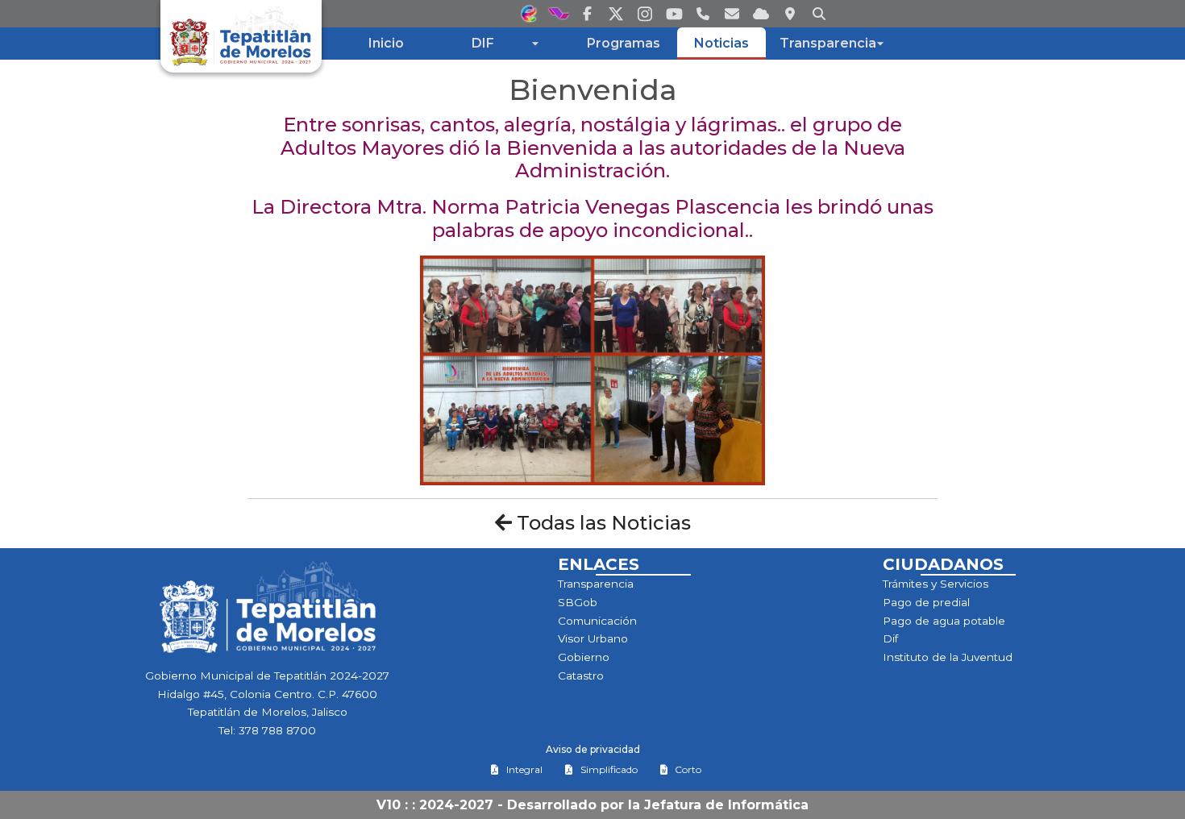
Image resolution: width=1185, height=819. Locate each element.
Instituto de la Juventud (947, 657)
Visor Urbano (593, 638)
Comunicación (597, 620)
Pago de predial (926, 602)
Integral (524, 769)
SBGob (577, 602)
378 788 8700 (277, 730)
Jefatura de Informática (726, 805)
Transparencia (596, 583)
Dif (890, 638)
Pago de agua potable (944, 620)
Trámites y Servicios (935, 583)
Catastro (581, 675)
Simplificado (609, 769)
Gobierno (583, 657)
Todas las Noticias (601, 522)
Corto (688, 769)
